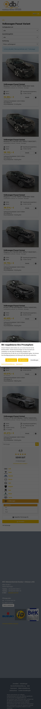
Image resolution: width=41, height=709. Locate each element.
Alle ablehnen (23, 360)
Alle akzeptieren (11, 360)
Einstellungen (34, 360)
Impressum (19, 364)
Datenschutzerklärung (7, 364)
